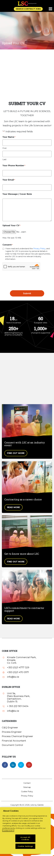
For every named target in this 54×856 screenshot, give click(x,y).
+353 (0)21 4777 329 (18, 667)
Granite (40, 805)
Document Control (12, 745)
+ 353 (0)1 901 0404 (17, 706)
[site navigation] (50, 9)
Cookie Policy (27, 791)
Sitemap (27, 787)
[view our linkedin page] (13, 764)
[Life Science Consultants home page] (27, 3)
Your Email (9, 180)
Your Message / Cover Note (17, 194)
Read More (13, 507)
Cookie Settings (25, 846)
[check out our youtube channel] (29, 764)
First (5, 148)
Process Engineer (12, 732)
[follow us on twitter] (21, 764)
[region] (25, 830)
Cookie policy (8, 831)
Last (4, 159)
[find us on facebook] (5, 764)
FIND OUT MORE (15, 453)
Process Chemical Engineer (17, 736)
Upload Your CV (11, 225)
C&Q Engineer (10, 727)
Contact (27, 783)
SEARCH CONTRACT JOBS (28, 9)
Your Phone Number (14, 165)
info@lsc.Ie (13, 677)
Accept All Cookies (25, 838)
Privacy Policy (39, 248)
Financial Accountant (14, 740)
